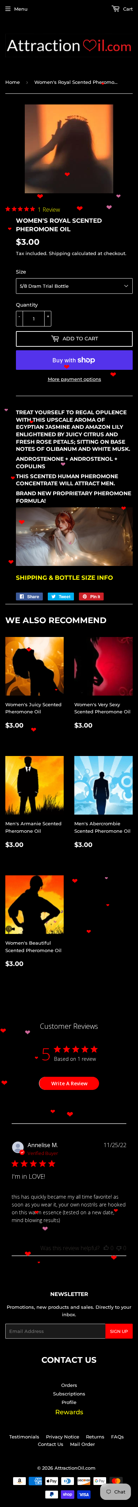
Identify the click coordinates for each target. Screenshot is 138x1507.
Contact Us (50, 1444)
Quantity (27, 305)
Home (12, 82)
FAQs (117, 1437)
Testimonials (24, 1437)
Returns (95, 1437)
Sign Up (119, 1331)
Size (21, 272)
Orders (69, 1385)
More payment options (74, 379)
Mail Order (82, 1444)
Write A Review (69, 1083)
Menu (21, 9)
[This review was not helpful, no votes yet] (118, 1248)
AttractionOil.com (75, 1468)
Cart (127, 9)
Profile (69, 1402)
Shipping (59, 253)
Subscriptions (69, 1394)
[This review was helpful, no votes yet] (106, 1248)
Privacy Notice (62, 1437)
